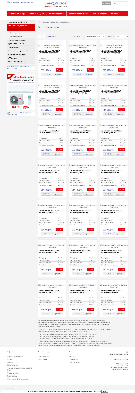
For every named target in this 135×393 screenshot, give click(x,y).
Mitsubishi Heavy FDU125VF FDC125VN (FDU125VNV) (49, 172)
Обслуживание (74, 362)
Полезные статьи (13, 373)
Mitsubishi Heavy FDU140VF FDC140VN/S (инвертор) (49, 92)
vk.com (26, 389)
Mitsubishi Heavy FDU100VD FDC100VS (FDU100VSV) (111, 212)
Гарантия (10, 362)
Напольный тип (13, 47)
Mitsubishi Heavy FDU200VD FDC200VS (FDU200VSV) (80, 291)
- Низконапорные (14, 33)
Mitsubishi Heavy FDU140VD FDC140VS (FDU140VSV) (49, 291)
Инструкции (73, 359)
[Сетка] (39, 36)
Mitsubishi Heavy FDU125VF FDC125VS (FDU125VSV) (80, 172)
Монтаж (72, 356)
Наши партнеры (12, 376)
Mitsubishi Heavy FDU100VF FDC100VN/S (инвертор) (49, 52)
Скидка (59, 70)
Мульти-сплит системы (16, 44)
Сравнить (57, 74)
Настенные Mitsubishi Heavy (17, 22)
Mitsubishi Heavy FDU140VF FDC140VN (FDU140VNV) (111, 172)
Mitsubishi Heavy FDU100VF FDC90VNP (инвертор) (80, 52)
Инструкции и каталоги (15, 356)
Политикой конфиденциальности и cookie (87, 391)
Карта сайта (42, 359)
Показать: (110, 36)
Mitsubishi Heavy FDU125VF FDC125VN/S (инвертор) (111, 52)
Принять (105, 391)
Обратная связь (43, 356)
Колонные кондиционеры (17, 54)
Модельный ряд (12, 365)
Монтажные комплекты (16, 62)
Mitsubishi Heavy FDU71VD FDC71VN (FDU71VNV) (111, 291)
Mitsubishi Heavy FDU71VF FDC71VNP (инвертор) (111, 92)
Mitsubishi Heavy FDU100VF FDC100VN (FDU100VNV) (80, 132)
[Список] (43, 36)
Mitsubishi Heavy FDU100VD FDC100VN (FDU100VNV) (80, 212)
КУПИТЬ (47, 74)
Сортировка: (78, 36)
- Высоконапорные (15, 29)
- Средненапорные (15, 37)
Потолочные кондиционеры (17, 51)
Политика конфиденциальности (18, 379)
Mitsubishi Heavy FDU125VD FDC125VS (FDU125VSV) (80, 251)
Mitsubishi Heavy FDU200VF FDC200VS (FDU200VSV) (49, 212)
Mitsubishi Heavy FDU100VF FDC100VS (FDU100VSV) (111, 132)
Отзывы (10, 359)
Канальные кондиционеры (18, 26)
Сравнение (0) (51, 36)
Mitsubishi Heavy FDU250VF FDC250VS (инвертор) (80, 92)
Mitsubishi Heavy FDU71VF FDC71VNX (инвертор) (49, 132)
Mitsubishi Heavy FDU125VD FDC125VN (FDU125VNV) (49, 251)
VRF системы (12, 58)
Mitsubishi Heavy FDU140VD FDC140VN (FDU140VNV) (111, 251)
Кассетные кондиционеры (17, 40)
